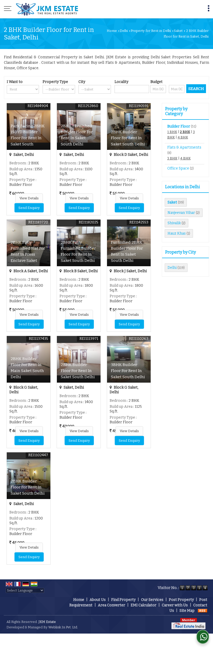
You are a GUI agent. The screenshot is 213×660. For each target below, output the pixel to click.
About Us (98, 600)
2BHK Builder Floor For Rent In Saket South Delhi (128, 138)
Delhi (124, 31)
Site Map (187, 610)
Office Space (178, 168)
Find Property (123, 600)
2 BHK (185, 132)
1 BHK (172, 132)
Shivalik (174, 223)
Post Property (181, 600)
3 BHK (172, 158)
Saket (178, 31)
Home (112, 31)
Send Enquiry (29, 208)
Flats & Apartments (184, 147)
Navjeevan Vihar (181, 212)
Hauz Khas (177, 233)
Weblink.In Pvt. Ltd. (63, 627)
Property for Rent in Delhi (151, 31)
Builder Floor (178, 126)
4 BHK (183, 137)
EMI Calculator (143, 605)
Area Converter (111, 605)
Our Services (152, 600)
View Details (29, 198)
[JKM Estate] (47, 9)
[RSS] (202, 610)
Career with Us (175, 605)
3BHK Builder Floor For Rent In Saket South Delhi (128, 370)
